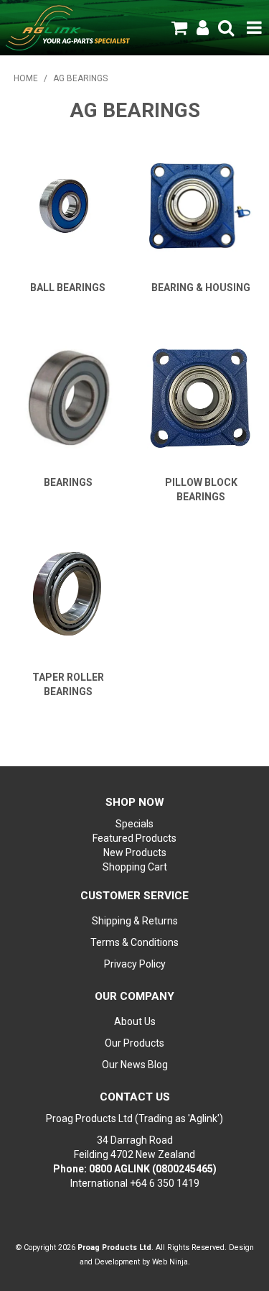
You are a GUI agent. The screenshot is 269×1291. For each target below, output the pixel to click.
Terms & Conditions (134, 942)
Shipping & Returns (135, 921)
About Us (135, 1021)
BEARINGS (68, 482)
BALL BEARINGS (67, 287)
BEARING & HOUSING (200, 287)
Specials (134, 824)
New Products (134, 852)
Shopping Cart (135, 867)
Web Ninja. (171, 1262)
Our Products (134, 1043)
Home (26, 78)
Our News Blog (135, 1064)
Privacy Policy (135, 964)
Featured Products (134, 838)
